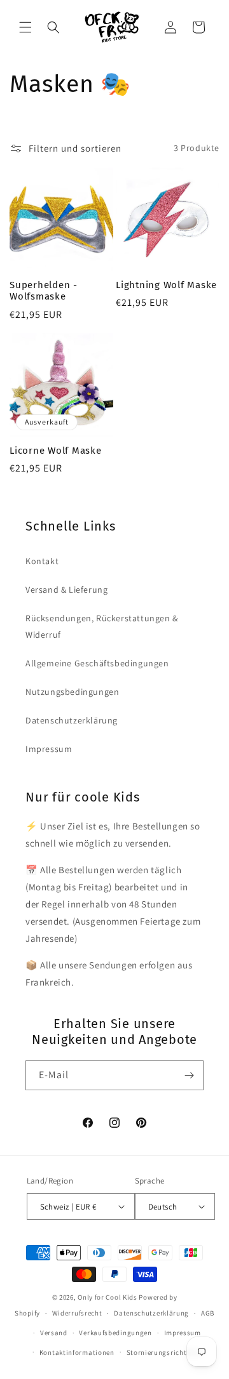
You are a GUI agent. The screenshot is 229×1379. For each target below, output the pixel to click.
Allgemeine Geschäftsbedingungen (97, 663)
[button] (25, 27)
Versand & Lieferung (66, 589)
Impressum (48, 749)
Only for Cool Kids (107, 1297)
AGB (207, 1313)
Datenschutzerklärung (71, 720)
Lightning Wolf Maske (166, 285)
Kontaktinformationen (76, 1352)
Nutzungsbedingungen (72, 691)
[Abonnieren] (189, 1075)
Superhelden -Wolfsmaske (44, 291)
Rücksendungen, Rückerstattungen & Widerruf (101, 626)
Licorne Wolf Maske (56, 450)
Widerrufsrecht (77, 1313)
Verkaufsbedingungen (115, 1332)
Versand (53, 1332)
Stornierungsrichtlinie (164, 1352)
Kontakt (42, 561)
